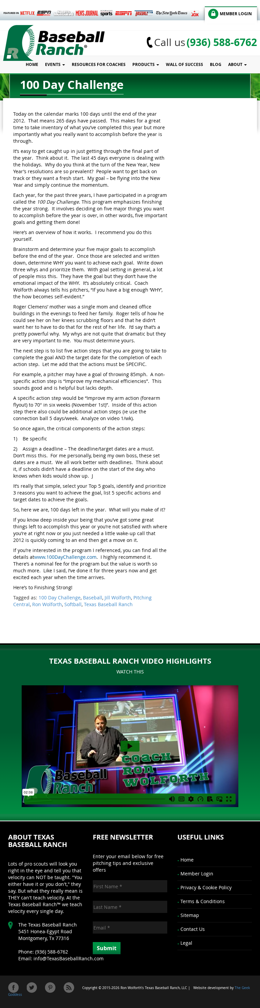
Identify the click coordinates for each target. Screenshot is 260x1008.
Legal (186, 943)
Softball (73, 604)
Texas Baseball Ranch (108, 604)
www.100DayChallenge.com (65, 557)
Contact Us (192, 929)
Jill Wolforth (118, 597)
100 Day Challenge (60, 597)
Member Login (196, 873)
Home (32, 64)
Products (144, 64)
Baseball (92, 597)
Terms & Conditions (202, 901)
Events (53, 64)
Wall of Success (184, 64)
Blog (215, 64)
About (235, 64)
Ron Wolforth (47, 604)
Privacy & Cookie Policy (206, 887)
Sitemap (189, 915)
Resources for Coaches (99, 64)
